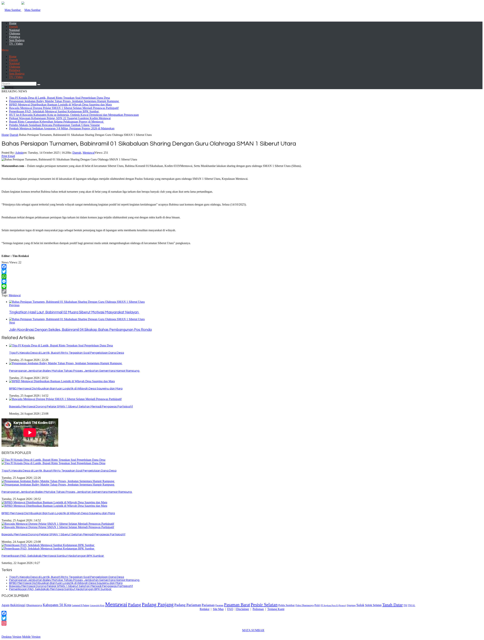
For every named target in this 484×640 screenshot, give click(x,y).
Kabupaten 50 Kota (57, 605)
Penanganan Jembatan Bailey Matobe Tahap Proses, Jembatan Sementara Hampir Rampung (64, 101)
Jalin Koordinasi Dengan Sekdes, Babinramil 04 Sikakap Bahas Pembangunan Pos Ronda (80, 330)
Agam (5, 605)
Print (4, 156)
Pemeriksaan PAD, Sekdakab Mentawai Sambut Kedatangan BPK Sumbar (54, 111)
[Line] (242, 286)
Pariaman (208, 605)
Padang (134, 604)
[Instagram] (242, 623)
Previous (14, 305)
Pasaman (219, 605)
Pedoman (258, 609)
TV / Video (16, 43)
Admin (19, 152)
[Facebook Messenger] (242, 281)
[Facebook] (242, 266)
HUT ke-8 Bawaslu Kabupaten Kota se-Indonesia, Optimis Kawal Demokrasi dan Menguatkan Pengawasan (74, 114)
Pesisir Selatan (264, 604)
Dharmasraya (34, 605)
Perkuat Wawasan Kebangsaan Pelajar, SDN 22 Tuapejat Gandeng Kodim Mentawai (60, 118)
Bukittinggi (18, 605)
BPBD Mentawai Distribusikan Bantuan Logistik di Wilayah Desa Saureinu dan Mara (60, 104)
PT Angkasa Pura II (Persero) (333, 605)
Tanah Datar (392, 604)
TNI (405, 605)
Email (11, 156)
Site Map (218, 609)
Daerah (13, 26)
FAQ (230, 609)
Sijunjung (351, 605)
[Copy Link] (242, 291)
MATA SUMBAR (253, 630)
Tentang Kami (275, 609)
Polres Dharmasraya (305, 605)
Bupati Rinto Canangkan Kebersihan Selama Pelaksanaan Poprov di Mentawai (56, 121)
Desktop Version (11, 636)
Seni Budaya (16, 40)
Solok (360, 605)
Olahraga (14, 33)
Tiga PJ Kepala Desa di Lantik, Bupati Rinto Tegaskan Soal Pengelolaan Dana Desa (59, 97)
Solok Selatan (373, 605)
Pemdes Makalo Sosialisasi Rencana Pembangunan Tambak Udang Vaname (54, 125)
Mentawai (89, 152)
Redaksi (204, 609)
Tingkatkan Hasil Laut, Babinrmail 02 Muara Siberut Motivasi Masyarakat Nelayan (74, 312)
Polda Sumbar (286, 605)
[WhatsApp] (242, 276)
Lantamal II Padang (80, 605)
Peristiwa (14, 36)
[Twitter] (242, 271)
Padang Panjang (158, 604)
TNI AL (411, 605)
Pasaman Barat (237, 604)
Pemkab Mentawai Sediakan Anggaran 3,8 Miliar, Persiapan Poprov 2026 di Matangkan (61, 128)
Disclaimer (242, 609)
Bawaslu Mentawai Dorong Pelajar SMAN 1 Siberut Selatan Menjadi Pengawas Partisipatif (64, 108)
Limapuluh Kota (97, 605)
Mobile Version (31, 636)
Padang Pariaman (187, 605)
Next (12, 322)
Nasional (14, 30)
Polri (317, 605)
